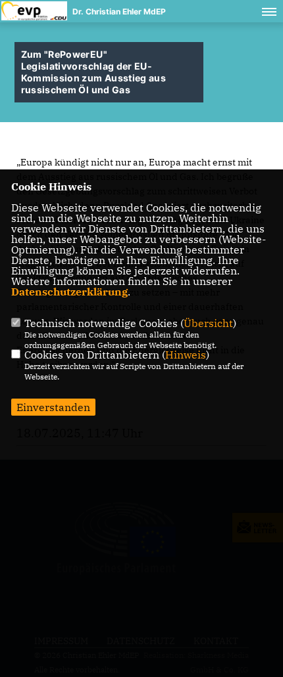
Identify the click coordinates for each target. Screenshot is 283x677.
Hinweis (185, 354)
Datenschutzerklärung (69, 291)
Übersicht (208, 323)
